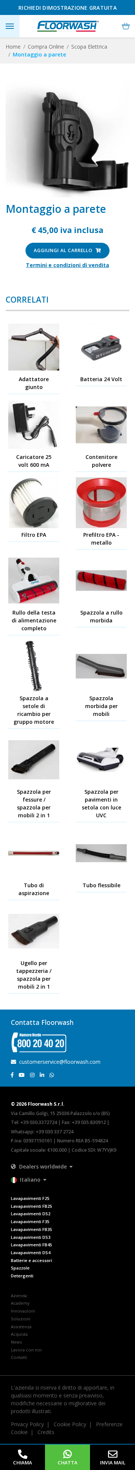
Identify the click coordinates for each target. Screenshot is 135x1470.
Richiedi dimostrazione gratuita (67, 7)
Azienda (19, 1295)
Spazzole (20, 1268)
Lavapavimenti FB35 (31, 1229)
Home (13, 46)
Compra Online (46, 46)
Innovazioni (23, 1311)
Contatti (19, 1357)
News (16, 1342)
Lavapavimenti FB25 (31, 1206)
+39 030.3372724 (38, 1122)
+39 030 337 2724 (55, 1131)
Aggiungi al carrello (64, 250)
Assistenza (21, 1326)
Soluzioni (20, 1319)
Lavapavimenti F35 (30, 1221)
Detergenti (22, 1275)
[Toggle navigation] (10, 26)
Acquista (19, 1334)
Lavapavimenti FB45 (31, 1244)
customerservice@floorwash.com (59, 1061)
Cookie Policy (70, 1424)
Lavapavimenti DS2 (30, 1213)
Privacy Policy (27, 1424)
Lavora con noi (26, 1350)
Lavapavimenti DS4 (30, 1252)
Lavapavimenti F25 (30, 1198)
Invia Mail (112, 1463)
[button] (126, 26)
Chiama (22, 1463)
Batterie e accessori (31, 1260)
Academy (20, 1303)
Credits (46, 1432)
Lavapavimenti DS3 (30, 1237)
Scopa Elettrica (89, 46)
